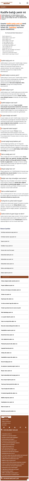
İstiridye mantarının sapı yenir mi (9, 232)
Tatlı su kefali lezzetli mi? (8, 51)
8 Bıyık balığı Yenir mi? (7, 48)
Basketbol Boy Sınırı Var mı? (8, 453)
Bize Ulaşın (4, 424)
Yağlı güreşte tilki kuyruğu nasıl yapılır (10, 469)
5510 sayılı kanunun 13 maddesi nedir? (10, 474)
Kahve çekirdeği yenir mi (7, 268)
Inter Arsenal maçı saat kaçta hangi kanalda (12, 465)
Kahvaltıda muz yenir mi (7, 259)
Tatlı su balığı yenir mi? (7, 46)
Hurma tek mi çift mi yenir (7, 250)
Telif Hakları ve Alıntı (6, 423)
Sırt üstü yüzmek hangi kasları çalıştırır (11, 442)
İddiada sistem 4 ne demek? (8, 444)
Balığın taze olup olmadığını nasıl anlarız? (11, 49)
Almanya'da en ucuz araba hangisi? (10, 467)
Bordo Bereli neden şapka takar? (9, 449)
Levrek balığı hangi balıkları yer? (9, 45)
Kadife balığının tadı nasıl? (8, 40)
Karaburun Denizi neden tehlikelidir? (10, 437)
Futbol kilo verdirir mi (7, 433)
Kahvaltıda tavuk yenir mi (7, 263)
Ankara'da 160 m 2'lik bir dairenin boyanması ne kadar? (14, 462)
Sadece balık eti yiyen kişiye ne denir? (10, 54)
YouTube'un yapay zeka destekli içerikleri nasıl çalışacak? (15, 455)
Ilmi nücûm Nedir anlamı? (7, 471)
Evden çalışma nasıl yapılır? (8, 439)
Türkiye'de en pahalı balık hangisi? (9, 52)
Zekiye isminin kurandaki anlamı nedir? (10, 458)
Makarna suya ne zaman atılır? (9, 460)
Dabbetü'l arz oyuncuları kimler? (9, 435)
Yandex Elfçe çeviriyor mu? (8, 446)
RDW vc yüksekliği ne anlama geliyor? (10, 472)
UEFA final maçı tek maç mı (8, 448)
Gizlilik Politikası (5, 419)
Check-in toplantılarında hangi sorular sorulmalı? (13, 464)
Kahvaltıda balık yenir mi (7, 254)
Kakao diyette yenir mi (6, 272)
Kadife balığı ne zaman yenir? (8, 37)
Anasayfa (3, 7)
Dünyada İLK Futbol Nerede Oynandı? (10, 451)
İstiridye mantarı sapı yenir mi (8, 236)
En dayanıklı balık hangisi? (7, 43)
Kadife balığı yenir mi (14, 24)
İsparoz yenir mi (5, 241)
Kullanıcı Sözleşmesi (6, 421)
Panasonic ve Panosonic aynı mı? (9, 441)
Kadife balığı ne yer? (6, 39)
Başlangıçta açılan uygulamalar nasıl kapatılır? (12, 456)
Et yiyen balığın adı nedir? (7, 42)
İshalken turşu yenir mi (6, 245)
